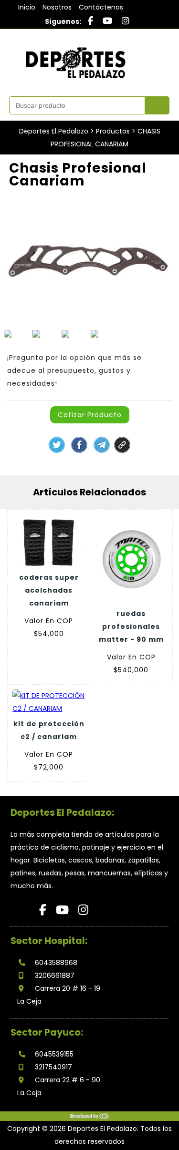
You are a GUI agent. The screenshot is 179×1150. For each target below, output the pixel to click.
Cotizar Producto (90, 415)
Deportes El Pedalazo (53, 131)
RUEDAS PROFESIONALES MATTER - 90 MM (131, 626)
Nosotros (57, 7)
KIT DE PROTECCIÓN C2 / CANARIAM (48, 730)
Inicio (26, 7)
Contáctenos (101, 7)
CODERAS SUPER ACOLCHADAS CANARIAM (49, 590)
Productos (113, 131)
